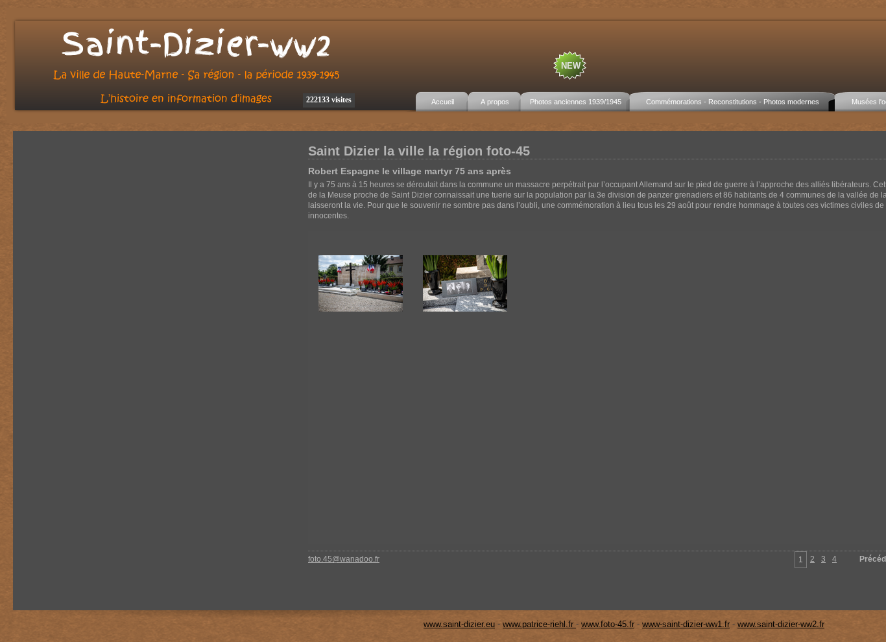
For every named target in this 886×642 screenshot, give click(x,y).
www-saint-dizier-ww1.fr (686, 624)
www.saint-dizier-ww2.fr (780, 624)
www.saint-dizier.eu (459, 624)
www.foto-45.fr (607, 624)
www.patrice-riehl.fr (539, 624)
